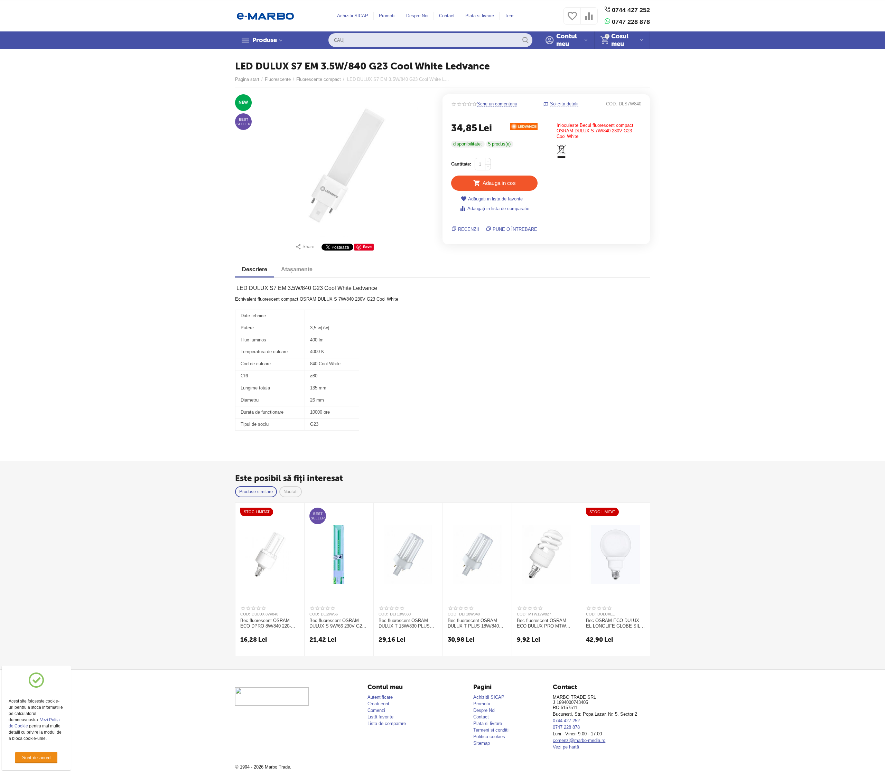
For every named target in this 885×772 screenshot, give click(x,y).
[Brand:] (524, 126)
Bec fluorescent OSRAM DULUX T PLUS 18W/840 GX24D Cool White (473, 623)
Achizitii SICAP (352, 15)
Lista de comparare (386, 723)
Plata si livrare (479, 15)
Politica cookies (489, 736)
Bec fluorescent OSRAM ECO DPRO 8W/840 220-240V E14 (265, 623)
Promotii (387, 15)
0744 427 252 (630, 10)
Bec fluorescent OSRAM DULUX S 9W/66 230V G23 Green (336, 623)
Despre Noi (417, 15)
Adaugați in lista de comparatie (498, 208)
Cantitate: (461, 164)
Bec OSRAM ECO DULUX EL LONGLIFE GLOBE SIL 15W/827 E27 (613, 623)
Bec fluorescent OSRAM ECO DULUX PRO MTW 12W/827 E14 (541, 623)
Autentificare (380, 697)
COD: (611, 103)
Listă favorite (380, 716)
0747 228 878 (630, 21)
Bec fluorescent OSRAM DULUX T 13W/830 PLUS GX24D (404, 623)
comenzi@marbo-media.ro (579, 740)
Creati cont (378, 703)
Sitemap (481, 743)
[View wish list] (572, 19)
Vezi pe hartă (566, 747)
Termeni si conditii (491, 730)
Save (367, 246)
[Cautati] (525, 40)
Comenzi (376, 710)
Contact (447, 15)
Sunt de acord (36, 757)
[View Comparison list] (589, 19)
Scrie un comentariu (497, 104)
